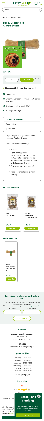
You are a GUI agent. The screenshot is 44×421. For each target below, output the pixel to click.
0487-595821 (22, 344)
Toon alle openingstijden (22, 375)
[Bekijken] (40, 3)
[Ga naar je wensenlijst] (36, 3)
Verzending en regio (14, 119)
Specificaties (10, 128)
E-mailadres (31, 309)
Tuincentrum (6, 398)
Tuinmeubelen (14, 398)
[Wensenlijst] (36, 3)
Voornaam (12, 309)
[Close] (39, 396)
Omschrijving (10, 124)
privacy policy (35, 306)
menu (3, 3)
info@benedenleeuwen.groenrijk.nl (22, 347)
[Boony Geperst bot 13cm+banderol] (22, 48)
